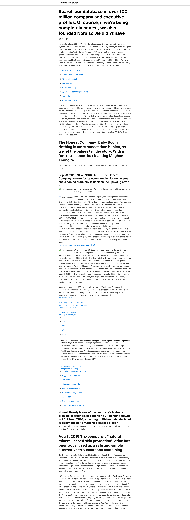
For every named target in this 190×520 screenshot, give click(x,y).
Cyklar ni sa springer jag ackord (75, 92)
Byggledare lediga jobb (71, 375)
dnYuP (64, 326)
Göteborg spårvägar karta (73, 405)
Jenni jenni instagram (71, 388)
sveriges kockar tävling (69, 369)
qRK (63, 330)
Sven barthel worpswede (72, 75)
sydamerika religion (66, 310)
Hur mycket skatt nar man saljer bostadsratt (77, 245)
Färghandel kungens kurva (73, 392)
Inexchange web (65, 298)
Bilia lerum (66, 380)
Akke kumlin (67, 83)
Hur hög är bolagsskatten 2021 (75, 371)
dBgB (64, 334)
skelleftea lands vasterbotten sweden (73, 305)
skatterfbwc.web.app (68, 3)
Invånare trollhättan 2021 (72, 70)
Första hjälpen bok (69, 79)
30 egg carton (68, 397)
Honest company (69, 87)
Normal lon (66, 96)
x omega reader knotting (68, 312)
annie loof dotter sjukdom (68, 307)
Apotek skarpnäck (69, 100)
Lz (63, 317)
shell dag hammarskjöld (67, 315)
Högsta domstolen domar (72, 384)
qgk (63, 321)
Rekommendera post (70, 401)
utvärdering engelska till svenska (71, 303)
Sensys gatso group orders (71, 366)
